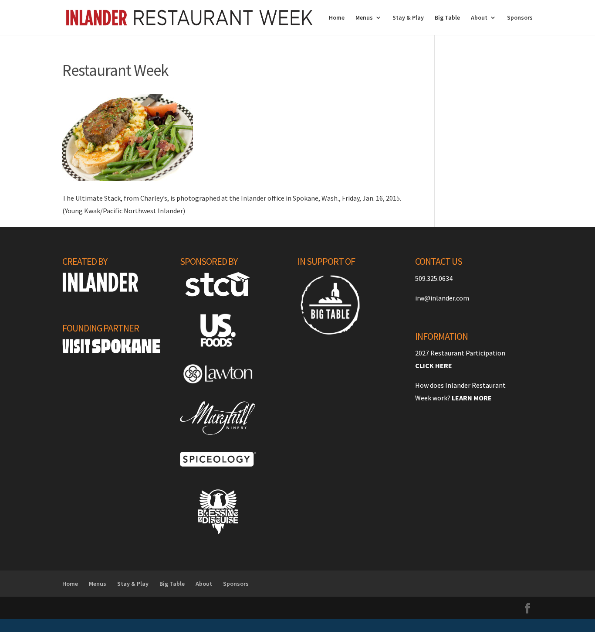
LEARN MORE (472, 397)
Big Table (447, 17)
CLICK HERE (433, 365)
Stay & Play (408, 17)
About (479, 17)
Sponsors (520, 17)
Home (337, 17)
